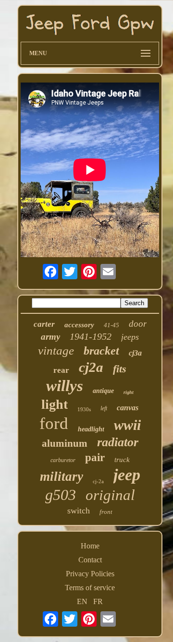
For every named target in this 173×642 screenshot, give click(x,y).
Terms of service (90, 587)
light (54, 404)
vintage (56, 350)
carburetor (62, 460)
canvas (127, 408)
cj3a (135, 353)
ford (53, 423)
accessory (79, 325)
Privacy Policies (90, 574)
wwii (127, 425)
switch (78, 510)
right (129, 392)
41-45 (111, 325)
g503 (60, 494)
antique (103, 390)
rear (61, 370)
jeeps (130, 337)
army (50, 337)
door (138, 324)
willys (64, 385)
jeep (126, 475)
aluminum (64, 443)
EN (82, 601)
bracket (101, 351)
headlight (91, 429)
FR (98, 601)
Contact (90, 560)
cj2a (91, 367)
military (61, 476)
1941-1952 (90, 336)
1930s (84, 409)
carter (44, 324)
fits (119, 369)
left (103, 408)
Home (90, 546)
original (110, 495)
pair (95, 458)
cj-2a (98, 481)
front (105, 511)
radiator (117, 442)
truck (122, 460)
